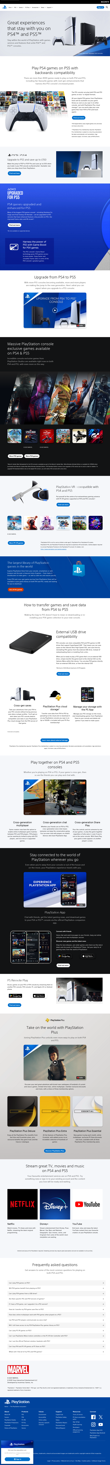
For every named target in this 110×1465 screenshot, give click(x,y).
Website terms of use (67, 1461)
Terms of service (78, 1414)
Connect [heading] (93, 1412)
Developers (76, 1427)
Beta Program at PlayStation (94, 1436)
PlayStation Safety (61, 1417)
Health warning (77, 1424)
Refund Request (60, 1428)
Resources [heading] (76, 1412)
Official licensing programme (78, 1431)
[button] (14, 173)
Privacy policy (56, 1461)
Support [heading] (59, 1412)
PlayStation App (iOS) (96, 1430)
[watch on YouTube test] (80, 325)
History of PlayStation (11, 1428)
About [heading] (7, 1412)
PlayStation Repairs (61, 1423)
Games (21, 7)
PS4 (23, 1417)
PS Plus (27, 7)
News (42, 7)
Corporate (7, 1425)
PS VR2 (24, 1420)
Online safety (43, 1420)
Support (49, 7)
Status (58, 1420)
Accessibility (42, 1417)
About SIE (7, 1414)
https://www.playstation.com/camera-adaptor (53, 549)
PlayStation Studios (10, 1420)
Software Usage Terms (98, 1461)
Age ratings (76, 1422)
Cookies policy (86, 1461)
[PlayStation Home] (4, 7)
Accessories (35, 7)
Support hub (59, 1414)
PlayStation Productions (11, 1423)
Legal (48, 1461)
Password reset (60, 1425)
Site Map (78, 1461)
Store (10, 7)
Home (6, 1406)
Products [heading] (25, 1412)
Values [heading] (41, 1412)
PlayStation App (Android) (97, 1433)
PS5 (15, 7)
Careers (7, 1417)
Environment (42, 1414)
